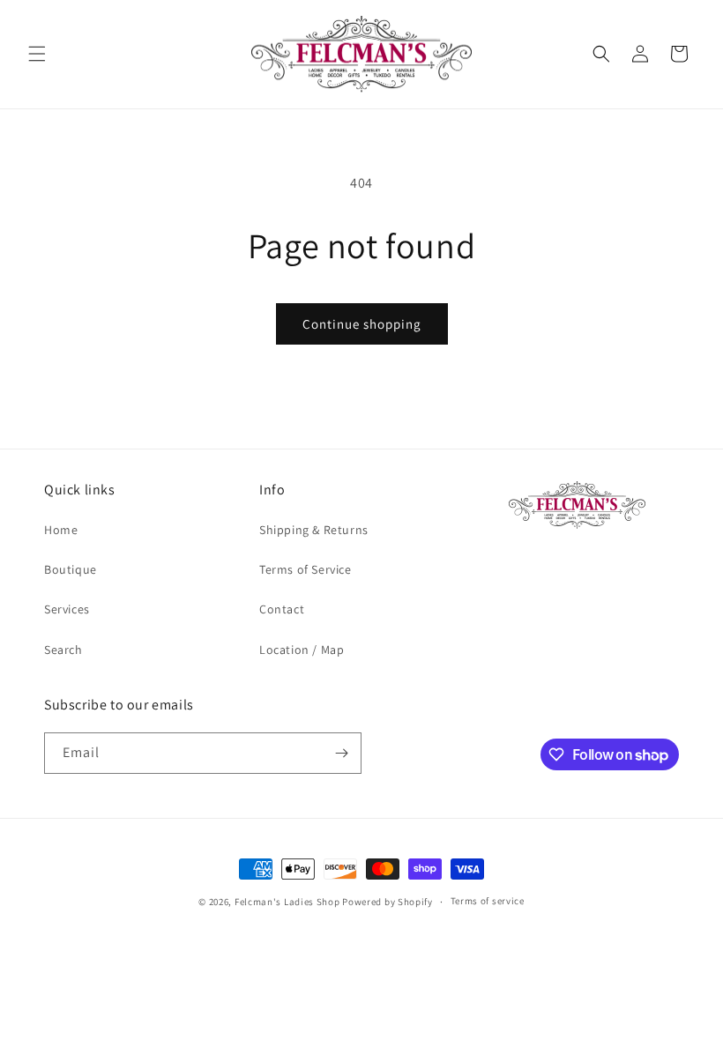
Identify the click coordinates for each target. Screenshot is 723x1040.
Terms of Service (305, 569)
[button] (37, 53)
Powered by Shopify (387, 901)
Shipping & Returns (314, 530)
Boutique (70, 569)
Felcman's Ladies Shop (288, 901)
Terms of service (488, 901)
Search (63, 649)
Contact (281, 609)
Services (67, 609)
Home (61, 530)
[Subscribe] (341, 753)
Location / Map (301, 649)
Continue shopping (361, 324)
